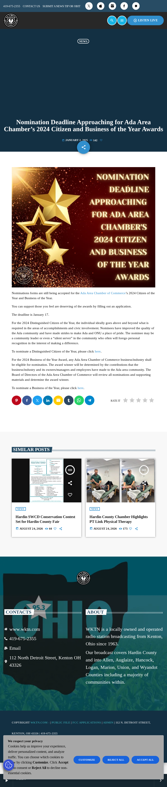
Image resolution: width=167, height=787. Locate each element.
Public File (61, 722)
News (83, 41)
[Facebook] (124, 6)
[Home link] (10, 20)
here (98, 351)
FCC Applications (86, 722)
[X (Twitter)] (89, 6)
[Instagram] (112, 6)
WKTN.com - (40, 722)
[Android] (136, 6)
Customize (87, 759)
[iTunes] (100, 6)
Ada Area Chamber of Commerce (103, 293)
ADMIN (108, 722)
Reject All (116, 759)
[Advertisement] (83, 80)
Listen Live (145, 20)
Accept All (145, 759)
